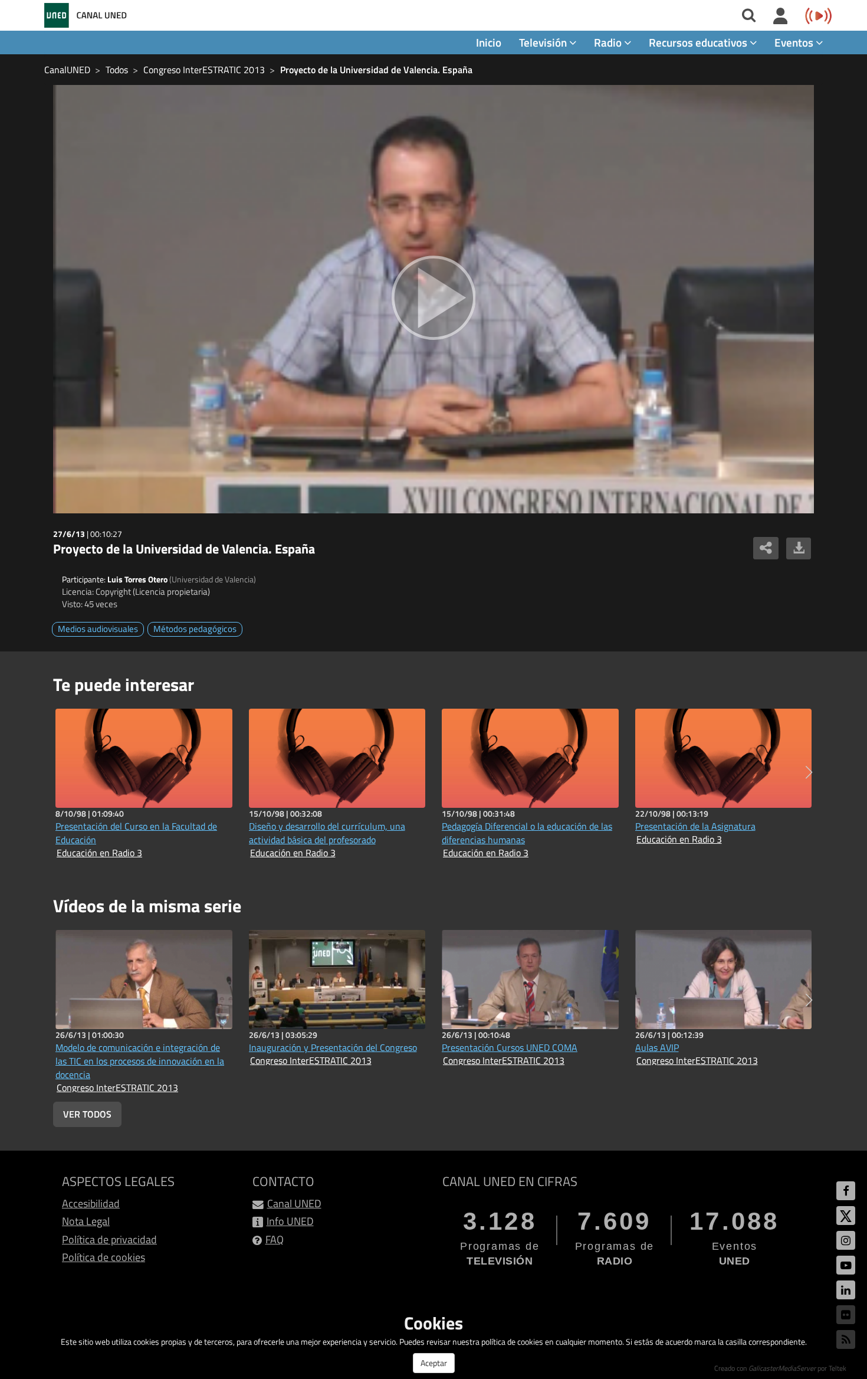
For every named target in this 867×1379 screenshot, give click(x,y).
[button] (809, 772)
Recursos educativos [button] (699, 42)
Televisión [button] (544, 42)
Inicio (488, 42)
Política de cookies (103, 1257)
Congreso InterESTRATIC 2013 (204, 70)
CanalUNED (67, 70)
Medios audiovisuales (98, 629)
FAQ (274, 1239)
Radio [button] (609, 42)
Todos (117, 70)
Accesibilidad (91, 1203)
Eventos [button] (795, 42)
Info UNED (290, 1221)
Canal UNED (294, 1203)
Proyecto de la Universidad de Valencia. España (376, 70)
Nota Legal (86, 1221)
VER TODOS (87, 1114)
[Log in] (780, 16)
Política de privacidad (109, 1239)
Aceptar (434, 1363)
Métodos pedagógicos (195, 629)
